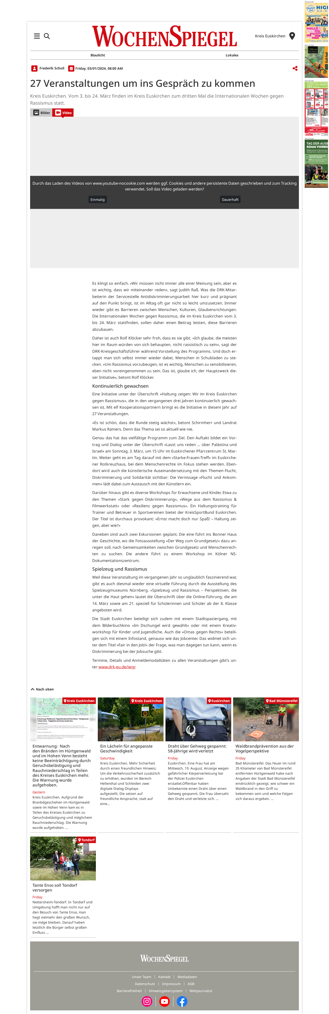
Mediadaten (187, 976)
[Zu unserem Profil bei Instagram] (147, 1001)
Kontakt (164, 976)
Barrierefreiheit (129, 990)
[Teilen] (295, 68)
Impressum (171, 983)
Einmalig (98, 199)
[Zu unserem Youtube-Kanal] (164, 1001)
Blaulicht (98, 55)
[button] (37, 36)
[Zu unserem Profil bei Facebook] (182, 1001)
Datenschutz (145, 983)
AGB (191, 983)
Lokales (232, 55)
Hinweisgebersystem (166, 990)
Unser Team (141, 976)
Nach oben (44, 689)
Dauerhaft (230, 199)
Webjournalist (201, 990)
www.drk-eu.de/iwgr (117, 666)
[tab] (41, 112)
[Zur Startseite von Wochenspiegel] (164, 36)
